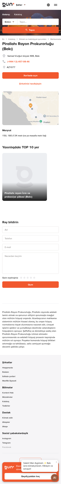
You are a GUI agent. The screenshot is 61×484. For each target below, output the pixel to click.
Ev (3, 39)
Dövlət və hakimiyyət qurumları (32, 39)
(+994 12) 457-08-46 (18, 61)
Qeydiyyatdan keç (30, 476)
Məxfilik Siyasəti (9, 381)
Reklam (5, 372)
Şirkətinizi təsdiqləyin (30, 83)
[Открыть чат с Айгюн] (54, 477)
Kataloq (11, 39)
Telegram (6, 443)
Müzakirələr (7, 397)
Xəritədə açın (30, 75)
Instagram (6, 438)
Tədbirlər (6, 406)
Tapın (32, 30)
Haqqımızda (7, 367)
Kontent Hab (7, 393)
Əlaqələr (6, 422)
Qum (30, 284)
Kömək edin (7, 418)
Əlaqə (5, 426)
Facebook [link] (6, 447)
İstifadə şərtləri (8, 376)
